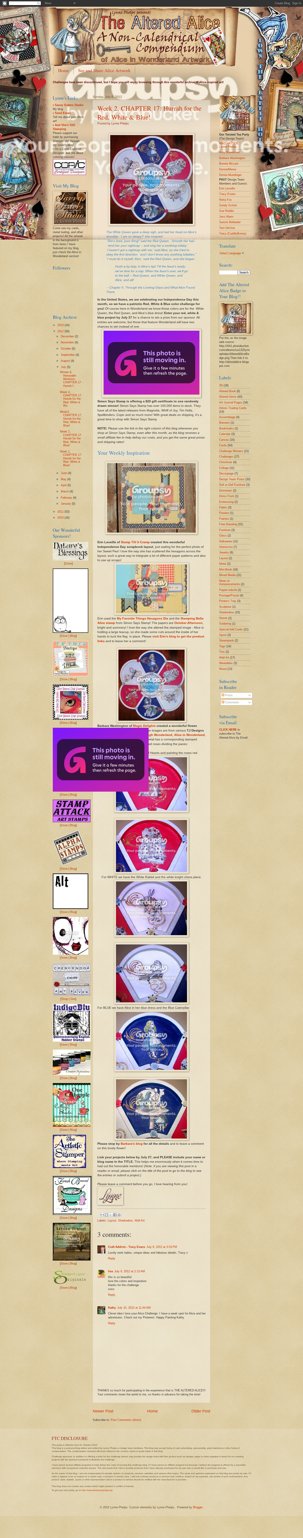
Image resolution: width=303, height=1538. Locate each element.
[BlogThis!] (106, 1215)
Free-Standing (228, 524)
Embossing (226, 501)
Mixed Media (227, 575)
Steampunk (226, 640)
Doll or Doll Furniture (232, 484)
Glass (223, 535)
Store (68, 563)
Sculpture (225, 606)
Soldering (225, 623)
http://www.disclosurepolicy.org (97, 1490)
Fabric (223, 507)
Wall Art (140, 1220)
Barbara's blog (132, 1143)
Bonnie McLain (228, 163)
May (64, 479)
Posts (228, 695)
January (66, 503)
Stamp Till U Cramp (135, 542)
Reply (111, 1258)
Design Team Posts (231, 479)
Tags (222, 646)
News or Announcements (229, 582)
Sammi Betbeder (230, 222)
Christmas (225, 462)
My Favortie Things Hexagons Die (142, 618)
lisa (110, 1271)
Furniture (224, 530)
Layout (112, 1220)
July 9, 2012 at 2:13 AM (129, 1271)
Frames (224, 518)
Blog (73, 635)
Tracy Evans (227, 194)
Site (72, 999)
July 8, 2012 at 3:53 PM (161, 1247)
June (64, 473)
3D (221, 385)
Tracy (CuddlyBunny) (232, 233)
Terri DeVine (227, 228)
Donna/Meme (227, 169)
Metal (222, 563)
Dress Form (226, 496)
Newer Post (103, 1411)
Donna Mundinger (230, 175)
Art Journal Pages (230, 402)
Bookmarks (226, 428)
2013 (61, 325)
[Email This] (102, 1215)
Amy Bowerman (229, 152)
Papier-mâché (228, 590)
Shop (64, 999)
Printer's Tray (227, 601)
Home (63, 70)
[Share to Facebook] (115, 1215)
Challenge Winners (231, 451)
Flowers (224, 513)
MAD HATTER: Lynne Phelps (229, 145)
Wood (222, 669)
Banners (224, 422)
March (65, 491)
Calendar (224, 434)
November (68, 342)
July (64, 367)
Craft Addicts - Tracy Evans (126, 1247)
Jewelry (224, 552)
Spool (222, 635)
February (67, 497)
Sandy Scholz (228, 205)
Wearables (226, 663)
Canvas (224, 439)
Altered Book (227, 391)
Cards (223, 445)
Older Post (200, 1411)
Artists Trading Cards (232, 408)
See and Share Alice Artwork (104, 70)
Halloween (225, 541)
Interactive (226, 547)
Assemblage (227, 417)
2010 (61, 517)
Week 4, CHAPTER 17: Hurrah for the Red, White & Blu (71, 398)
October (66, 348)
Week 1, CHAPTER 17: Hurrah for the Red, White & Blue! (71, 458)
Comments (231, 702)
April (64, 485)
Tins (222, 651)
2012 (61, 331)
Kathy (112, 1307)
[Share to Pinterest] (119, 1215)
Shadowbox (125, 1220)
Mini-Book (225, 569)
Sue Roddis (226, 210)
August (66, 360)
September (68, 354)
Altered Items (227, 396)
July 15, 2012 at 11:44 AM (134, 1307)
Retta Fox (225, 199)
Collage (224, 468)
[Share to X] (110, 1215)
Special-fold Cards (231, 629)
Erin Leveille (227, 188)
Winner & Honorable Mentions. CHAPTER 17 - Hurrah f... (71, 378)
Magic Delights (144, 726)
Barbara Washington (232, 158)
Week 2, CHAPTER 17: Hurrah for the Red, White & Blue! (149, 112)
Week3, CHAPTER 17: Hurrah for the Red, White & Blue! (71, 418)
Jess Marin (226, 216)
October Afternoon (188, 623)
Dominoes (225, 490)
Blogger (198, 1507)
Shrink (223, 618)
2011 (61, 511)
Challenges (226, 456)
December (68, 336)
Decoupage (226, 473)
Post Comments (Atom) (126, 1420)
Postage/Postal (229, 595)
